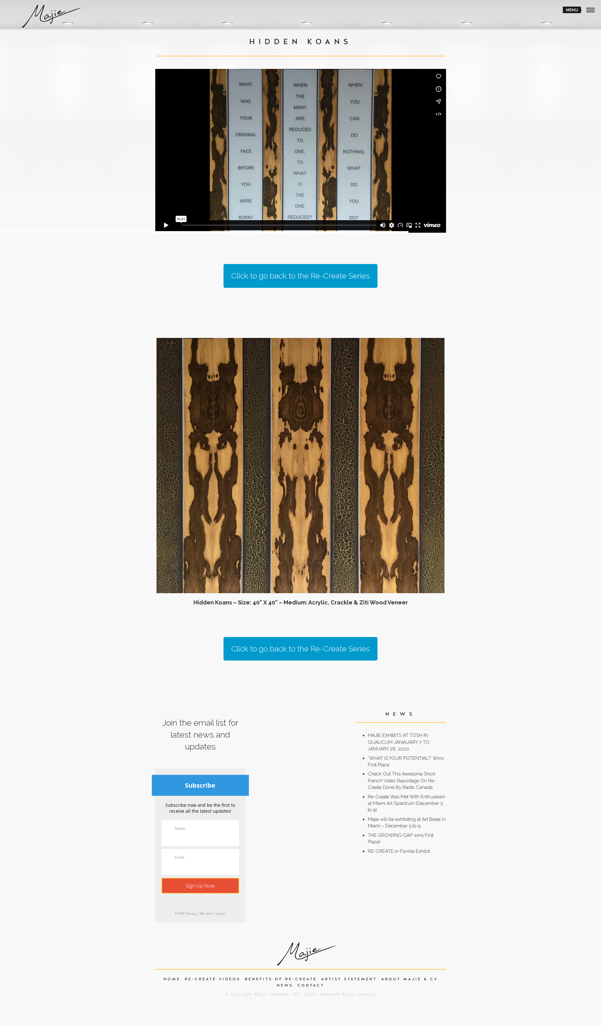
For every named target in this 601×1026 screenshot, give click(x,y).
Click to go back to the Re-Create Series (300, 275)
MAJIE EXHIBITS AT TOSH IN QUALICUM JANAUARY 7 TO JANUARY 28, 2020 (398, 742)
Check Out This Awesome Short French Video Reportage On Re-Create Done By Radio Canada (402, 780)
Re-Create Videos (212, 979)
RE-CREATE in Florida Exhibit (399, 851)
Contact (310, 985)
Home (171, 979)
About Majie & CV (409, 979)
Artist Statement (349, 979)
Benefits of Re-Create (281, 979)
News (285, 985)
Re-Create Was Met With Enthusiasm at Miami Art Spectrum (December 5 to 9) (406, 803)
